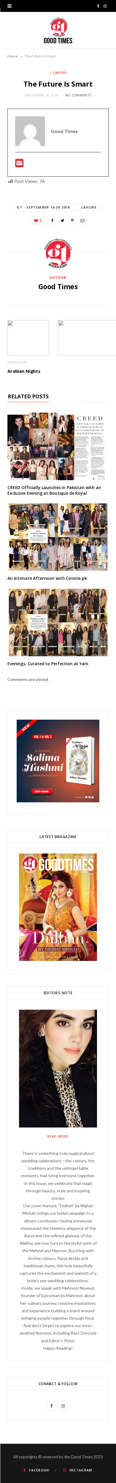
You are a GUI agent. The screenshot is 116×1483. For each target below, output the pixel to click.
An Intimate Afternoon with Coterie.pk (47, 578)
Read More (58, 1136)
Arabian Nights (23, 371)
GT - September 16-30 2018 (43, 207)
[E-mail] (19, 164)
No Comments (78, 95)
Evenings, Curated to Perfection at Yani (47, 663)
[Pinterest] (72, 220)
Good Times (58, 286)
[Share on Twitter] (62, 220)
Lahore (60, 72)
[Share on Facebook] (52, 220)
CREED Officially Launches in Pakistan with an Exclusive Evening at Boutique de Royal (54, 490)
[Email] (82, 220)
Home (12, 56)
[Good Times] (58, 30)
